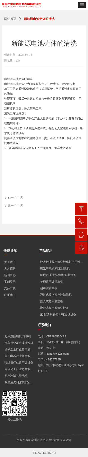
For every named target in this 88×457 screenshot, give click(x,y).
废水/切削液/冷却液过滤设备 (58, 314)
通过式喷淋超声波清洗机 (56, 294)
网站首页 (10, 19)
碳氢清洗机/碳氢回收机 (55, 268)
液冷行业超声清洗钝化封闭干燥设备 (63, 261)
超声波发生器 (48, 288)
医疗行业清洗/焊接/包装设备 (58, 275)
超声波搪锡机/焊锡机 (18, 336)
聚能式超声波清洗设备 (54, 307)
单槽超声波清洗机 (51, 281)
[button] (82, 5)
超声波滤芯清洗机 (16, 375)
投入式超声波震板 (51, 301)
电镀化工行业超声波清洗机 (20, 369)
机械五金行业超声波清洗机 (20, 349)
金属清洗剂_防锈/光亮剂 (20, 382)
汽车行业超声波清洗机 (19, 342)
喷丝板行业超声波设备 (19, 362)
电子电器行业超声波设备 (20, 356)
